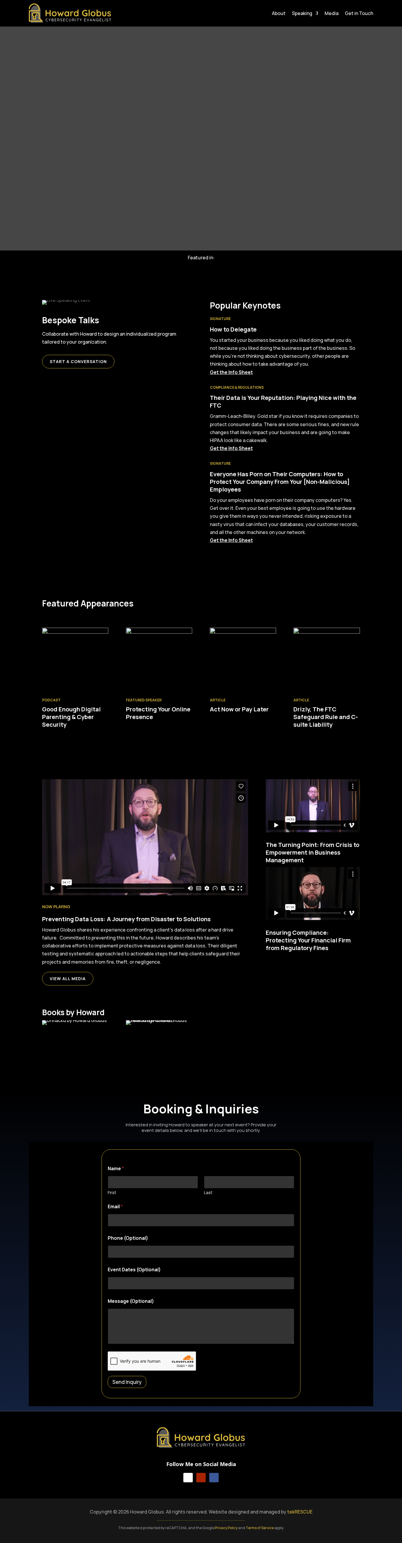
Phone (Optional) (128, 1238)
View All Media (68, 978)
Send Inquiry (127, 1382)
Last (208, 1192)
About (278, 14)
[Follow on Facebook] (214, 1477)
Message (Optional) (131, 1301)
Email (115, 1206)
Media (331, 14)
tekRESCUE (300, 1512)
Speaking (302, 14)
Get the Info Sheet (231, 372)
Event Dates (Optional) (134, 1269)
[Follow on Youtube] (201, 1477)
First (112, 1192)
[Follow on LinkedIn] (188, 1477)
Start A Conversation (78, 361)
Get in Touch (359, 14)
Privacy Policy (226, 1527)
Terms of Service (260, 1527)
